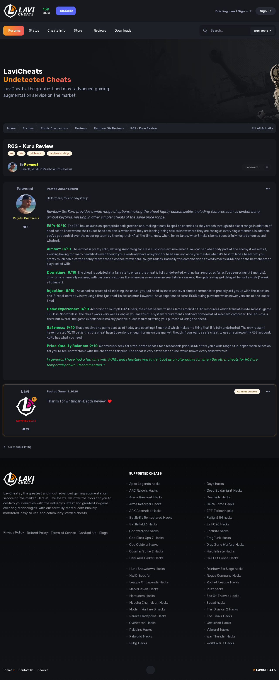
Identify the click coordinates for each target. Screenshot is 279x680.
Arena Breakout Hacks (145, 497)
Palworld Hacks (140, 636)
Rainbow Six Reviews (57, 169)
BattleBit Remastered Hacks (150, 518)
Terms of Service (63, 533)
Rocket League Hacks (223, 582)
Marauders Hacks (142, 596)
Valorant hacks (218, 630)
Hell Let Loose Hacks (222, 558)
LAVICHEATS (264, 670)
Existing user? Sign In (232, 11)
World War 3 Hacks (220, 643)
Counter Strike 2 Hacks (146, 551)
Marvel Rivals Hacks (143, 589)
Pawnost (25, 188)
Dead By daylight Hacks (224, 491)
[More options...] (268, 189)
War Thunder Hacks (221, 636)
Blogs (103, 533)
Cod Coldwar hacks (143, 545)
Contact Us (87, 533)
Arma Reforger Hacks (145, 504)
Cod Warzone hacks (144, 531)
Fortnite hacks (218, 531)
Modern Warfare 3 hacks (147, 609)
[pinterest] (25, 523)
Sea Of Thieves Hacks (223, 596)
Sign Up (265, 11)
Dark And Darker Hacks (146, 558)
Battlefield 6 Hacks (143, 524)
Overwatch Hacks (142, 623)
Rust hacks (215, 589)
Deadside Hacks (219, 497)
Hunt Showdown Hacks (147, 569)
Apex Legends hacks (144, 484)
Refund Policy (37, 533)
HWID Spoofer (140, 576)
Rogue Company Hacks (224, 576)
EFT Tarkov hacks (220, 511)
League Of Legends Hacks (149, 582)
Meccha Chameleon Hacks (148, 603)
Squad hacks (216, 603)
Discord (66, 10)
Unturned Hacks (219, 623)
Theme (8, 670)
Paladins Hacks (140, 630)
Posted (62, 189)
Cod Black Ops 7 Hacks (146, 538)
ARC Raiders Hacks (143, 491)
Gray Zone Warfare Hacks (226, 545)
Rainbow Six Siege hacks (225, 569)
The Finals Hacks (219, 616)
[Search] (205, 31)
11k (27, 429)
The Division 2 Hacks (222, 609)
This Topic (260, 30)
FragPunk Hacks (219, 538)
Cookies (42, 670)
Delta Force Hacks (220, 504)
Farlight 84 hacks (220, 518)
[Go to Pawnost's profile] (12, 167)
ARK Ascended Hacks (145, 511)
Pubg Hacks (138, 643)
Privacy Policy (13, 532)
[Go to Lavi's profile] (26, 406)
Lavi (25, 391)
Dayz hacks (215, 484)
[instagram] (15, 523)
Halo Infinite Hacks (221, 551)
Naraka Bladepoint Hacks (148, 616)
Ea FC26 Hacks (218, 524)
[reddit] (5, 523)
